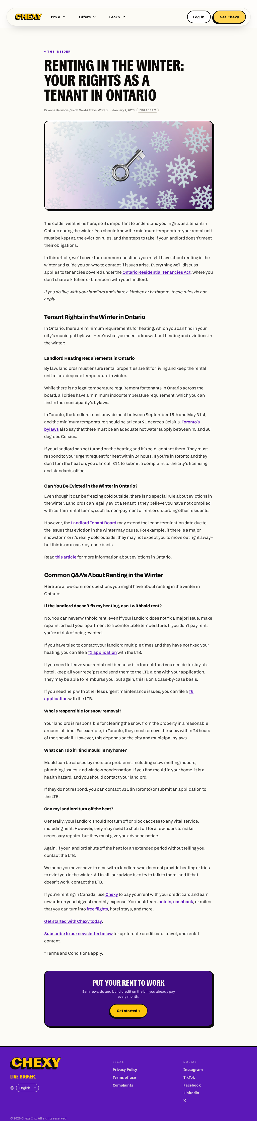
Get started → (129, 1010)
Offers (85, 16)
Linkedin (191, 1092)
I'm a (55, 16)
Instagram (193, 1069)
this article (66, 557)
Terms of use (124, 1077)
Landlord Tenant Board (93, 523)
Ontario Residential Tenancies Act (156, 272)
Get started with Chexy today (73, 921)
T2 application (102, 652)
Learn (114, 16)
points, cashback (175, 901)
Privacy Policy (125, 1069)
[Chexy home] (28, 17)
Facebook (192, 1085)
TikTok (189, 1077)
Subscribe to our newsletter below (78, 933)
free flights (97, 909)
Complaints (123, 1085)
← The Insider (57, 52)
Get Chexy (229, 16)
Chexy (111, 894)
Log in (199, 16)
